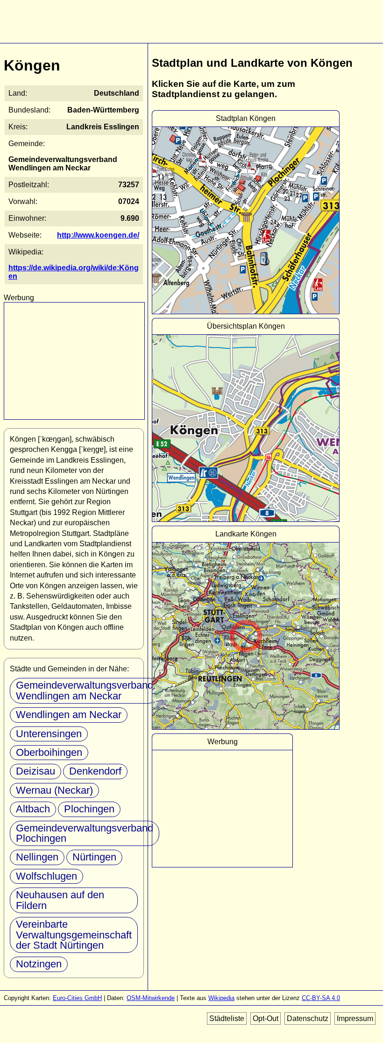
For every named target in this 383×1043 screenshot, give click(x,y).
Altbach (33, 809)
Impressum (355, 1018)
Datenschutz (307, 1018)
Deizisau (35, 771)
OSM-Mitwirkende (151, 997)
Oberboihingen (49, 752)
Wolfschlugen (46, 876)
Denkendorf (95, 771)
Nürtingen (94, 857)
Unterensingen (49, 734)
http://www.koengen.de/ (98, 235)
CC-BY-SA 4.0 (321, 997)
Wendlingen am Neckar (68, 714)
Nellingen (37, 857)
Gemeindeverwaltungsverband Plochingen (84, 833)
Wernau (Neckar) (54, 790)
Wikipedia (221, 997)
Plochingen (89, 809)
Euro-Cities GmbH (77, 997)
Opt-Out (265, 1018)
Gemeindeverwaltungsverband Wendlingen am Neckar (84, 690)
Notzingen (39, 964)
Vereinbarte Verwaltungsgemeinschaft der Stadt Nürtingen (74, 934)
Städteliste (226, 1018)
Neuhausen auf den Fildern (60, 900)
